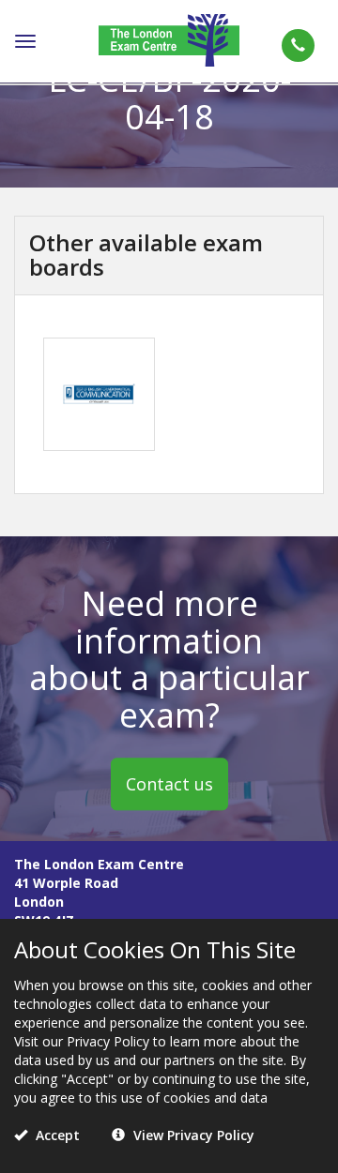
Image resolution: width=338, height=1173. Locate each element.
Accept (56, 1135)
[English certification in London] (169, 39)
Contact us (169, 784)
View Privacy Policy (192, 1135)
